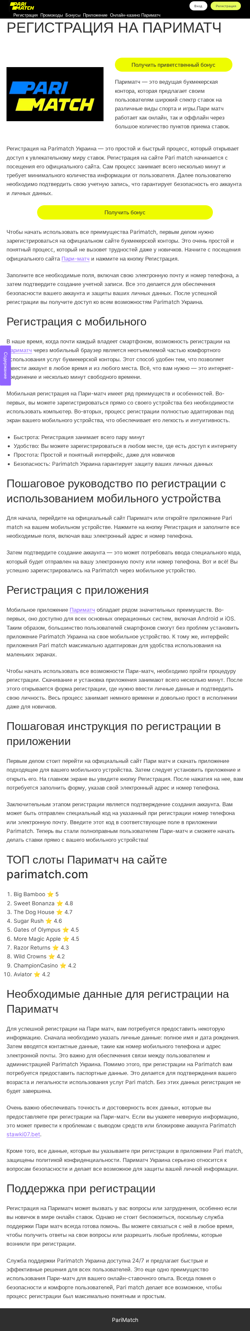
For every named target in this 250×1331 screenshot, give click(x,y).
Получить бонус (125, 212)
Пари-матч (76, 258)
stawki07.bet (23, 1134)
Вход (198, 6)
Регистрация (226, 6)
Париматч (19, 350)
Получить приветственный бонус (173, 64)
